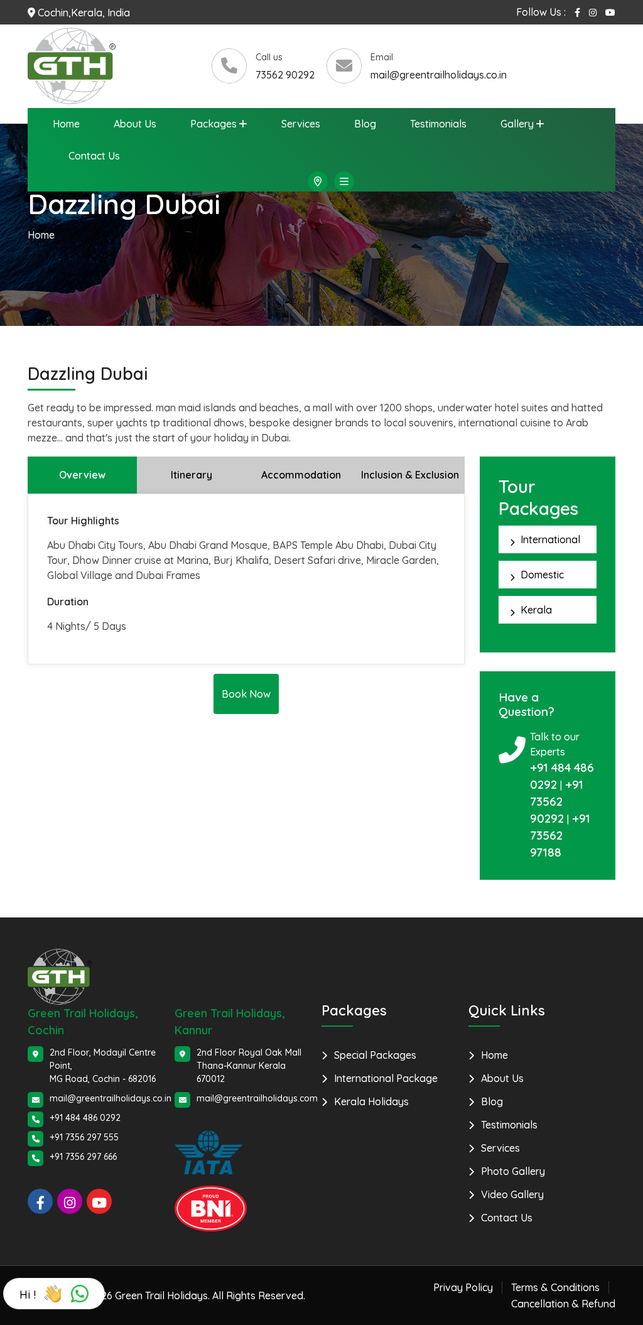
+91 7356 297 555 (84, 1137)
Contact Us (94, 155)
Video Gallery (512, 1194)
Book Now (246, 694)
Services (300, 123)
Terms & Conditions (555, 1287)
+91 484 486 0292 (85, 1117)
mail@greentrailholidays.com (257, 1098)
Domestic (542, 574)
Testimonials (438, 123)
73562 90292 (285, 74)
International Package (386, 1078)
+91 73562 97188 (560, 835)
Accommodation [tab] (301, 474)
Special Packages (375, 1055)
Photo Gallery (513, 1171)
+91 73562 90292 (556, 801)
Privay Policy (463, 1287)
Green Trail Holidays (161, 1295)
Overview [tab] (82, 474)
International (550, 539)
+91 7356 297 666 (83, 1156)
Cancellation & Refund (563, 1303)
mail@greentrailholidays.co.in (438, 74)
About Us (135, 123)
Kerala (536, 609)
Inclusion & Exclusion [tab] (410, 474)
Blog (365, 123)
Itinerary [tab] (191, 474)
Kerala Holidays (371, 1101)
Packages (213, 123)
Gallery (517, 123)
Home (66, 123)
